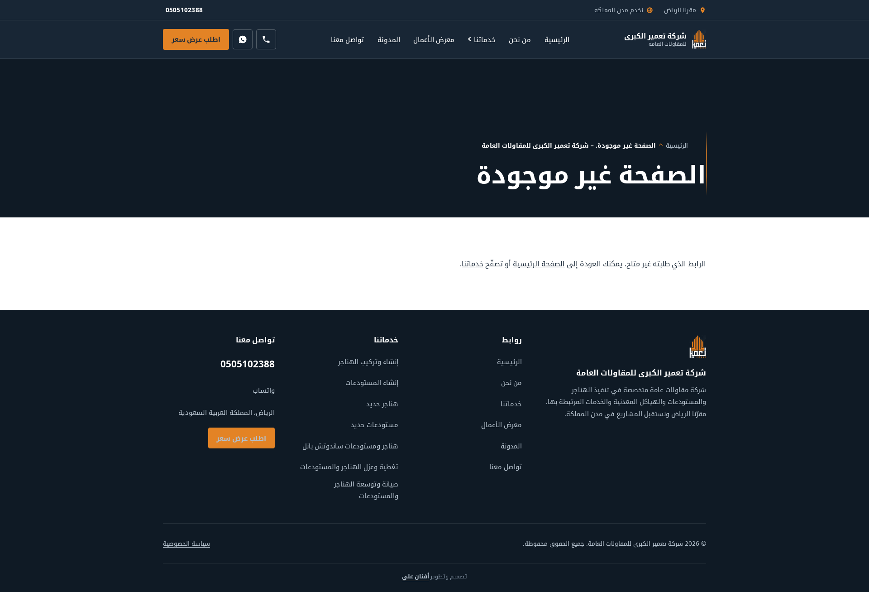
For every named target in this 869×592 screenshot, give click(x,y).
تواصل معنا (347, 39)
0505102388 (185, 12)
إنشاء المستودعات (371, 382)
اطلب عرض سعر (196, 39)
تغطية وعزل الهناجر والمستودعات (349, 466)
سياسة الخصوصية (186, 543)
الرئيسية (556, 39)
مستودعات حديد (374, 424)
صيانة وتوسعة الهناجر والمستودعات (366, 489)
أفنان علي (415, 576)
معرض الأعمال (433, 39)
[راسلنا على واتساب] (243, 39)
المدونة (388, 39)
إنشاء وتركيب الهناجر (368, 361)
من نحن (520, 39)
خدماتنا (485, 39)
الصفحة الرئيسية (539, 264)
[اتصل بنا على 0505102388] (266, 39)
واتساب (264, 390)
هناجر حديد (382, 403)
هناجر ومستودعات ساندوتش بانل (350, 445)
